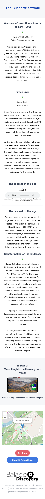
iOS (7, 488)
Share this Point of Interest (23, 460)
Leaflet (41, 444)
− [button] (5, 417)
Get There (22, 453)
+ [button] (5, 413)
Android (39, 485)
